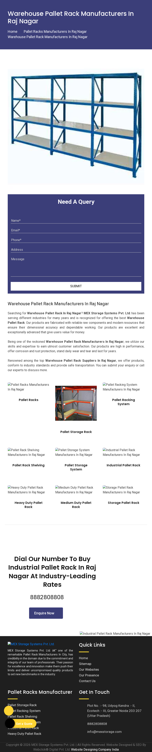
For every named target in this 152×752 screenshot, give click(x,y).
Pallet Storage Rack (76, 432)
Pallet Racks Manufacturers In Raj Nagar (55, 31)
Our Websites (89, 669)
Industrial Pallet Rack (123, 465)
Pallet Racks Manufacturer (40, 692)
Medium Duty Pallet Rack (76, 505)
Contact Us (87, 681)
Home (12, 31)
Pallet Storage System (76, 467)
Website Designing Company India (95, 749)
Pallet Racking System (123, 402)
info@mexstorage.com (104, 732)
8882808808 (47, 597)
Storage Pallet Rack (123, 503)
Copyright (12, 745)
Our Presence (89, 675)
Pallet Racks (28, 400)
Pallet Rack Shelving (28, 465)
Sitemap (85, 664)
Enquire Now (44, 613)
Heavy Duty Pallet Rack (29, 505)
